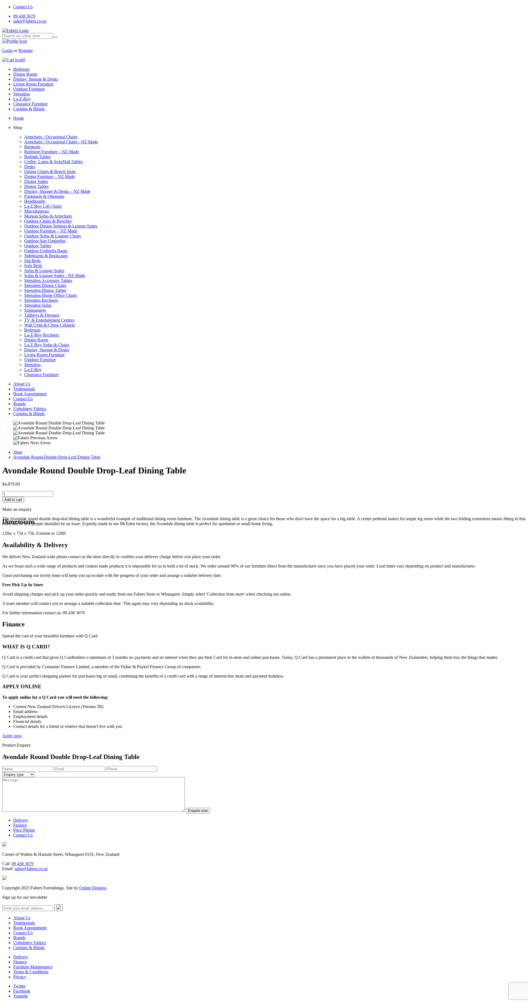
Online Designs (92, 888)
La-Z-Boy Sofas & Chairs (46, 344)
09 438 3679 (24, 16)
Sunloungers (35, 310)
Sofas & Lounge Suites (44, 270)
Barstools (32, 146)
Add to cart (13, 500)
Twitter (19, 986)
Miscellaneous (36, 211)
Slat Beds (32, 260)
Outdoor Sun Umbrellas (45, 241)
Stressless (21, 94)
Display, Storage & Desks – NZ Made (57, 191)
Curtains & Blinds (29, 108)
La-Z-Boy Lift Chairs (43, 206)
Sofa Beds (33, 265)
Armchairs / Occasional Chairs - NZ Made (61, 141)
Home (18, 118)
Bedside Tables (37, 156)
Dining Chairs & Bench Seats (50, 171)
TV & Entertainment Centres (49, 320)
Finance (20, 825)
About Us (21, 384)
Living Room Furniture (33, 84)
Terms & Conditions (30, 971)
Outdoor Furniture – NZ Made (50, 231)
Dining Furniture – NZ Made (49, 176)
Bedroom (21, 69)
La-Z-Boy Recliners (41, 335)
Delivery (20, 820)
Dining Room (25, 74)
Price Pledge (24, 830)
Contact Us (23, 6)
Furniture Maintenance (33, 966)
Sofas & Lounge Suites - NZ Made (54, 275)
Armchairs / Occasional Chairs (50, 137)
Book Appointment (29, 393)
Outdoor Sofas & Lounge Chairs (52, 236)
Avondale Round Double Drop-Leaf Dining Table (56, 457)
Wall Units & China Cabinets (49, 325)
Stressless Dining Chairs (45, 285)
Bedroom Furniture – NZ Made (51, 151)
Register (25, 50)
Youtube (20, 996)
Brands (19, 403)
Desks (29, 166)
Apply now (12, 735)
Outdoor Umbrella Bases (45, 250)
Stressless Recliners (41, 300)
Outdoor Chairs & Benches (48, 221)
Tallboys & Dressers (41, 315)
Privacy (19, 976)
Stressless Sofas (37, 305)
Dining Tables (36, 186)
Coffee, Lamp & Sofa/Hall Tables (53, 161)
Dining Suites (36, 181)
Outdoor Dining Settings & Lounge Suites (60, 226)
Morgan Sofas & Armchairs (48, 216)
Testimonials (24, 389)
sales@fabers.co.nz (29, 21)
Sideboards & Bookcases (46, 255)
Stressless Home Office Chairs (50, 295)
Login (7, 50)
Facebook (21, 991)
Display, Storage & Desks (35, 79)
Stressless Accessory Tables (48, 280)
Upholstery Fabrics (29, 408)
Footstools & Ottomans (44, 196)
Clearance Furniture (30, 104)
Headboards (34, 201)
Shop (17, 452)
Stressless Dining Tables (45, 290)
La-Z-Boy (22, 99)
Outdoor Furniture (29, 89)
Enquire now (198, 811)
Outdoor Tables (37, 245)
